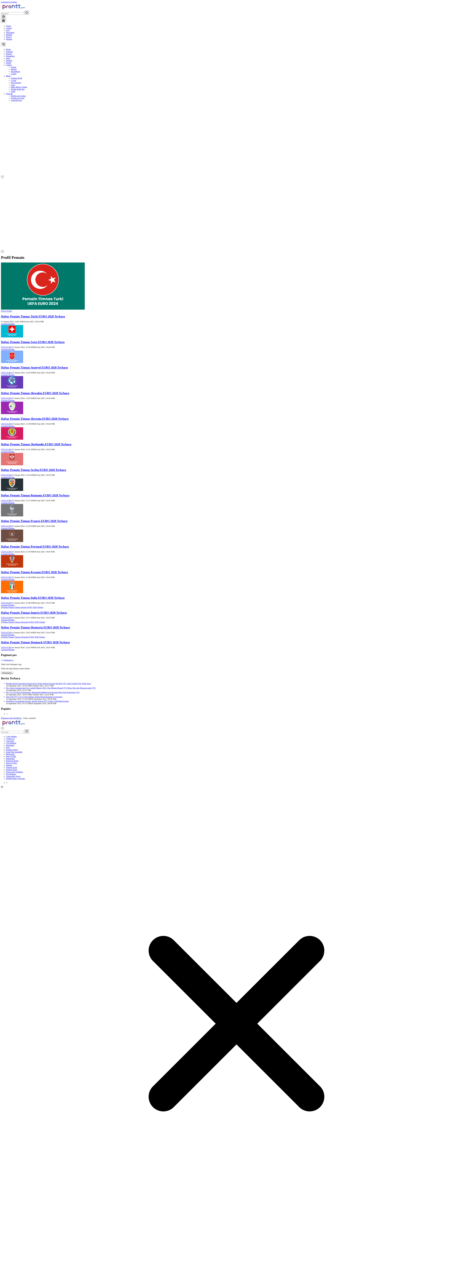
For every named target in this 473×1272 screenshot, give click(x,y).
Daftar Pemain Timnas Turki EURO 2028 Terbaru (33, 316)
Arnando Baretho (8, 324)
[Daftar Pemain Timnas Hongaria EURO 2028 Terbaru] (23, 622)
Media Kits (10, 754)
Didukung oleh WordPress (11, 718)
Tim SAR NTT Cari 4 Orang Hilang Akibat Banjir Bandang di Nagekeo (34, 697)
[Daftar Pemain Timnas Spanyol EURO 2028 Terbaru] (12, 362)
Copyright (10, 741)
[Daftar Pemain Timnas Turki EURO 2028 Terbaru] (43, 309)
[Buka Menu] (3, 21)
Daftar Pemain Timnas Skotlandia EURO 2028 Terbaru (36, 444)
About (8, 26)
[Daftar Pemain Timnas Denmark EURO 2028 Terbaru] (23, 637)
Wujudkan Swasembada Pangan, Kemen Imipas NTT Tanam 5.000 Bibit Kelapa (37, 701)
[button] (26, 13)
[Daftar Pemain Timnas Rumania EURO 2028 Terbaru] (12, 490)
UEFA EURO (6, 311)
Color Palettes (11, 736)
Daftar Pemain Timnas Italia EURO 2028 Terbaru (33, 597)
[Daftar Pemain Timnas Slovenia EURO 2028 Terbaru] (12, 413)
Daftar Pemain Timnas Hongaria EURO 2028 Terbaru (35, 627)
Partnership (10, 759)
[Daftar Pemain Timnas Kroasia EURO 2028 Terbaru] (12, 567)
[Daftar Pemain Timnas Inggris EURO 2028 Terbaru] (22, 607)
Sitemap (9, 39)
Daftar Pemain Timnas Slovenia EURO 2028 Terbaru (34, 418)
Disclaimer (10, 33)
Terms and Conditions (14, 772)
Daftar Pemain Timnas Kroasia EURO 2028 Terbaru (34, 572)
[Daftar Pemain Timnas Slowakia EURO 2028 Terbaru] (12, 388)
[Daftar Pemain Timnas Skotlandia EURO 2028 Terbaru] (12, 439)
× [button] (2, 728)
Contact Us (10, 739)
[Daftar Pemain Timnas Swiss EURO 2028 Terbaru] (12, 337)
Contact (9, 28)
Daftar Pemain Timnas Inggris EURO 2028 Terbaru (34, 612)
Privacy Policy (11, 763)
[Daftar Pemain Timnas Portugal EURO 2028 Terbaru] (12, 541)
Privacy (9, 37)
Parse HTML (11, 756)
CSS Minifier (11, 743)
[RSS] (7, 714)
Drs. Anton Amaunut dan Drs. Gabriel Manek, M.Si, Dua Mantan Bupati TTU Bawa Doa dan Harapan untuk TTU (51, 688)
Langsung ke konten (9, 2)
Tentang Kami (11, 767)
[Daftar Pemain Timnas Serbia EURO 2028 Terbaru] (12, 465)
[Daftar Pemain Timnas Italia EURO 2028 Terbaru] (12, 592)
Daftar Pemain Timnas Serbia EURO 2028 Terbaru (33, 469)
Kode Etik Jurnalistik (14, 752)
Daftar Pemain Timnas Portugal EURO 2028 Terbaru (35, 546)
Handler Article (12, 750)
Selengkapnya (7, 673)
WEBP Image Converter (15, 779)
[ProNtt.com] (13, 9)
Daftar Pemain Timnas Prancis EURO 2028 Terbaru (34, 521)
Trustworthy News (13, 776)
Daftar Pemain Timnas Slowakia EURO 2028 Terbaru (35, 393)
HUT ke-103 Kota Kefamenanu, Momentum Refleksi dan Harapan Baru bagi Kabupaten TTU (43, 692)
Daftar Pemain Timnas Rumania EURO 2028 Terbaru (35, 495)
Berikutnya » (9, 660)
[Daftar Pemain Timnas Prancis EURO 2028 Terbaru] (12, 516)
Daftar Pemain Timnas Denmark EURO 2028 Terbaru (35, 642)
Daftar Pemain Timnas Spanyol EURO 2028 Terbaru (34, 367)
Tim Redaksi (11, 774)
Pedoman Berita (12, 761)
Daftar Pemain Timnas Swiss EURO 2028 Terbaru (33, 342)
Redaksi (9, 35)
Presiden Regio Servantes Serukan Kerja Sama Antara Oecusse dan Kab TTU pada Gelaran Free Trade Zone (48, 684)
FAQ (8, 30)
